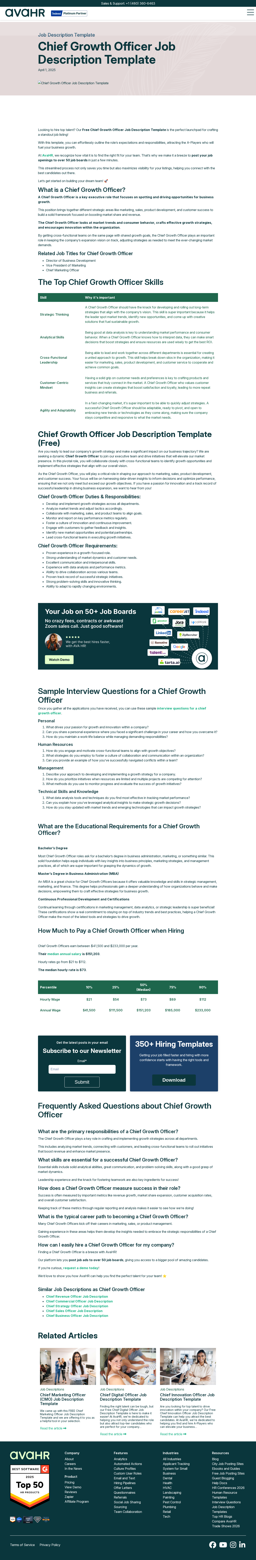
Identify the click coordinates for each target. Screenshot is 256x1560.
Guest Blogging (223, 1478)
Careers (70, 1464)
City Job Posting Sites (228, 1464)
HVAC (167, 1488)
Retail (167, 1512)
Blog (215, 1459)
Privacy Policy (50, 1545)
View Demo (73, 1487)
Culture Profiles (125, 1469)
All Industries (172, 1459)
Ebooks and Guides (226, 1469)
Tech (166, 1516)
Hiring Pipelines (125, 1483)
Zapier (69, 1497)
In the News (73, 1469)
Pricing (69, 1482)
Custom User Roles (128, 1473)
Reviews (71, 1492)
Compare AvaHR (224, 1521)
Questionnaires (124, 1493)
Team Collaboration (128, 1512)
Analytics (120, 1459)
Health (167, 1483)
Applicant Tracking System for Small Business (176, 1468)
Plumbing (169, 1507)
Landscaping (172, 1493)
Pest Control (172, 1502)
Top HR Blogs (222, 1516)
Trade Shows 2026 (226, 1526)
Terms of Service (22, 1545)
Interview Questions (226, 1502)
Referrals (120, 1497)
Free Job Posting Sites (228, 1473)
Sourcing (120, 1507)
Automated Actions (128, 1464)
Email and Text (124, 1478)
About (69, 1459)
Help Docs (219, 1483)
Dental (167, 1478)
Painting (168, 1497)
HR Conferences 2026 (228, 1488)
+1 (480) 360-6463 (140, 3)
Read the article (51, 1428)
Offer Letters (123, 1488)
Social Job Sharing (127, 1502)
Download (174, 1080)
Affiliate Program (77, 1502)
